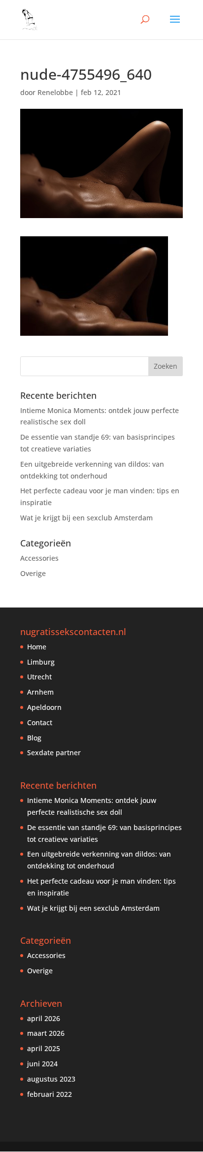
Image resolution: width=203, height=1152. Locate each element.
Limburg (41, 662)
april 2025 (43, 1048)
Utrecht (39, 676)
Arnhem (40, 692)
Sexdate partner (54, 752)
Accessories (39, 558)
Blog (34, 737)
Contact (39, 722)
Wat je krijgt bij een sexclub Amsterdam (86, 517)
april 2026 (43, 1018)
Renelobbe (55, 92)
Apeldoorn (44, 707)
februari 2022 (49, 1094)
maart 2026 (46, 1033)
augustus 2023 (51, 1079)
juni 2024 (42, 1063)
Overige (33, 573)
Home (36, 646)
